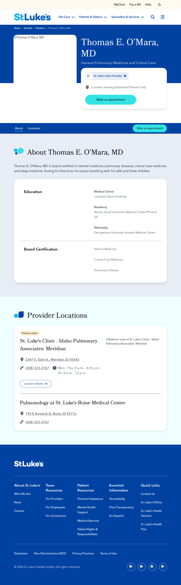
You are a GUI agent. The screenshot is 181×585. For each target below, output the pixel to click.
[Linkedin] (142, 567)
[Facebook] (131, 567)
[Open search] (152, 17)
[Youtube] (152, 567)
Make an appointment (111, 99)
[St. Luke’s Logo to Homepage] (33, 17)
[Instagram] (163, 567)
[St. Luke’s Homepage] (29, 464)
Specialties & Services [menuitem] (125, 17)
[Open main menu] (162, 17)
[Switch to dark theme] (159, 4)
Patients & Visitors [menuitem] (90, 17)
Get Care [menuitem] (64, 17)
